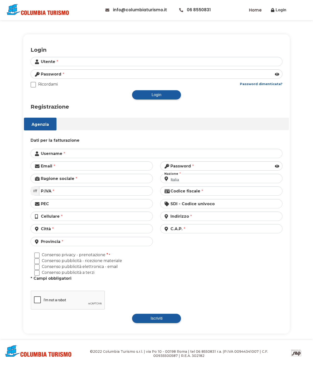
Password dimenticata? (261, 84)
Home (255, 10)
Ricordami (48, 84)
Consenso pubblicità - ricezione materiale (82, 260)
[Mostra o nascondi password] (277, 74)
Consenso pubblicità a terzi (68, 272)
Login (156, 95)
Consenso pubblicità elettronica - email (80, 266)
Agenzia (40, 124)
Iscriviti (157, 318)
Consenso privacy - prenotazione (75, 254)
